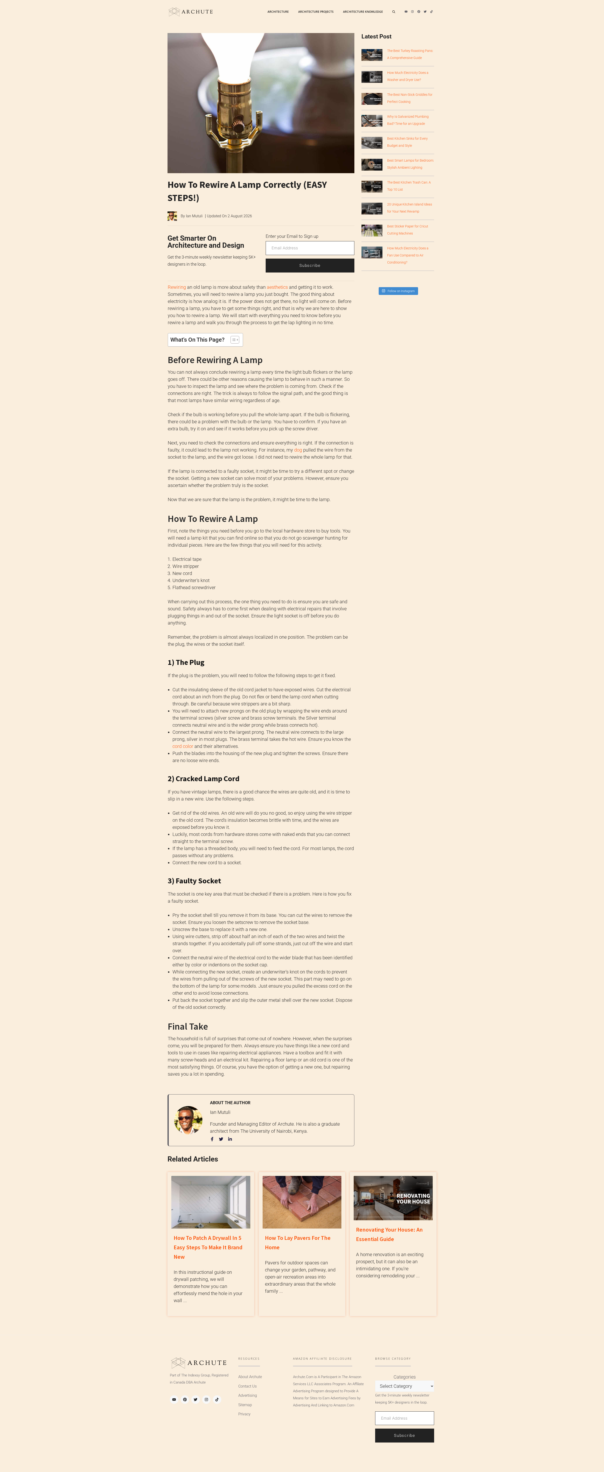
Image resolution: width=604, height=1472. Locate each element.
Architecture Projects (316, 12)
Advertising (247, 1395)
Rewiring (177, 287)
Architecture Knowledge (363, 12)
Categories (405, 1377)
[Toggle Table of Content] (232, 340)
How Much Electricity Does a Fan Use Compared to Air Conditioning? (407, 255)
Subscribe (309, 265)
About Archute (250, 1377)
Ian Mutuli (194, 216)
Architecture (278, 12)
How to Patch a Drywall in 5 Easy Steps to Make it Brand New (208, 1247)
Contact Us (247, 1386)
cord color (182, 746)
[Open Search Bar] (394, 12)
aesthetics (277, 287)
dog (298, 450)
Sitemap (245, 1405)
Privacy (244, 1414)
